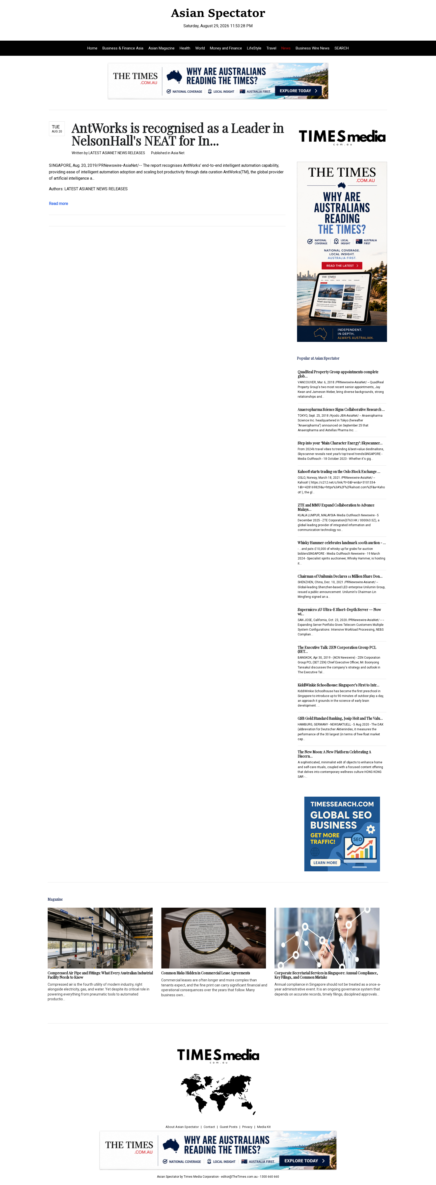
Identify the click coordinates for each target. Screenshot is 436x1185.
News (286, 48)
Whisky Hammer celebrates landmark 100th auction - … (342, 542)
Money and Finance (226, 48)
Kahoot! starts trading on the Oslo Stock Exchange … (339, 471)
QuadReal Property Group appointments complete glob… (338, 374)
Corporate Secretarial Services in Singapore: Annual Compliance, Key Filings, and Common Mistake (326, 975)
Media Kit (264, 1127)
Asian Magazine (161, 48)
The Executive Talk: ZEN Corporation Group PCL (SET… (337, 649)
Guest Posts (228, 1127)
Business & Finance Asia (122, 48)
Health (185, 48)
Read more (58, 203)
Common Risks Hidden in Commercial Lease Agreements (205, 973)
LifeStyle (254, 48)
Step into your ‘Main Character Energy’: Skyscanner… (340, 443)
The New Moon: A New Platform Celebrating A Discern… (334, 754)
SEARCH (342, 48)
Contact (209, 1127)
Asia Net (177, 153)
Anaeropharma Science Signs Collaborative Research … (341, 409)
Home (92, 48)
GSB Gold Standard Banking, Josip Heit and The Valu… (340, 718)
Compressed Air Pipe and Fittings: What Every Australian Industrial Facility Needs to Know (100, 975)
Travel (271, 48)
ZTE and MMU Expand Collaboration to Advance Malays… (336, 507)
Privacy (247, 1127)
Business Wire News (313, 48)
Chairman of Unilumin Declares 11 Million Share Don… (340, 576)
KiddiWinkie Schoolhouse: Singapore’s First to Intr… (338, 685)
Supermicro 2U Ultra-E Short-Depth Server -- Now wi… (339, 611)
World (200, 48)
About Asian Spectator (182, 1127)
